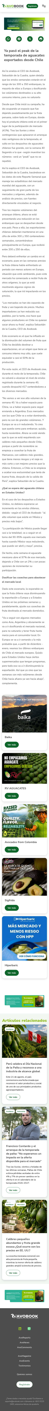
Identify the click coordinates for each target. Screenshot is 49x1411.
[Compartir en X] (30, 39)
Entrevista (21, 1111)
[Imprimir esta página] (41, 39)
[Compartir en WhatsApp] (8, 39)
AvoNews (9, 1029)
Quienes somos (24, 1374)
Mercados (21, 1204)
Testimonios (25, 1365)
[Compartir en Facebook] (19, 39)
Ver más (12, 744)
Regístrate (32, 6)
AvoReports (24, 1337)
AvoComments (24, 1347)
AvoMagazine (24, 1355)
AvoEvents (24, 1360)
